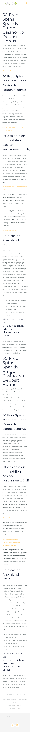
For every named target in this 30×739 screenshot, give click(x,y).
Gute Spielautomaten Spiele (11, 542)
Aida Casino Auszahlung (9, 71)
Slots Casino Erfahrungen (10, 545)
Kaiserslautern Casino (9, 230)
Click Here (17, 708)
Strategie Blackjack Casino (10, 518)
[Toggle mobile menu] (27, 3)
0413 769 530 (17, 705)
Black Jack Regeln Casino (10, 539)
